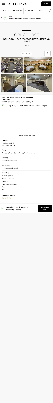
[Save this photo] (20, 59)
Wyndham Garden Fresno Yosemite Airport (25, 18)
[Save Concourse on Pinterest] (47, 53)
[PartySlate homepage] (17, 4)
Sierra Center (6, 198)
